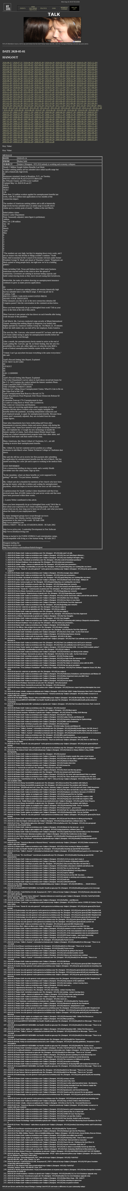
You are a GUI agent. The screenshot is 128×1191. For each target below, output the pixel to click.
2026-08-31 (7, 63)
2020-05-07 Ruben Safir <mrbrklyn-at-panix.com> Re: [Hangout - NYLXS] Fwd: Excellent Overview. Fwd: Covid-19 (48, 737)
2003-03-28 (17, 133)
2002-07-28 (7, 135)
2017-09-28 (92, 87)
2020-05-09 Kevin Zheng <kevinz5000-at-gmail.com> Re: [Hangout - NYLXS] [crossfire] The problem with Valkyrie (48, 783)
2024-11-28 (39, 67)
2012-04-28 (17, 106)
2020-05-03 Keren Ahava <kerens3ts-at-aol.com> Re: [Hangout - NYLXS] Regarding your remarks (42, 591)
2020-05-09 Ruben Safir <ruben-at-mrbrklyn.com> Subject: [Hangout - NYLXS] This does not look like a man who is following (51, 790)
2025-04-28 (81, 65)
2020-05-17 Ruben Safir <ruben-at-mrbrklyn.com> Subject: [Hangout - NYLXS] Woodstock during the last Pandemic (48, 1003)
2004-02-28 (92, 128)
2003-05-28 (92, 130)
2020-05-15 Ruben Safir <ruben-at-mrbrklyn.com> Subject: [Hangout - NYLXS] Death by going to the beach (45, 951)
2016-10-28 (17, 92)
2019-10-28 (17, 83)
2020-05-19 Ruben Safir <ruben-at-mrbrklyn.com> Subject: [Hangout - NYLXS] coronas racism (41, 1078)
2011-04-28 (44, 108)
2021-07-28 (81, 76)
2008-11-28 (60, 115)
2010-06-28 (50, 110)
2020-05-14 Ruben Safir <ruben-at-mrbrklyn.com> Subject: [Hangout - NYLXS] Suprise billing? (41, 873)
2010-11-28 (97, 108)
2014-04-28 (49, 99)
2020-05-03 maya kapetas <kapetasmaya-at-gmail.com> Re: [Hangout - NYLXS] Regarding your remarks (45, 593)
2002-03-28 (49, 135)
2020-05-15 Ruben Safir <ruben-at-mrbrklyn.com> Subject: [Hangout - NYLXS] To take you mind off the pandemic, (48, 937)
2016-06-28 (60, 92)
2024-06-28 (92, 67)
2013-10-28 (17, 101)
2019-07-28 (49, 83)
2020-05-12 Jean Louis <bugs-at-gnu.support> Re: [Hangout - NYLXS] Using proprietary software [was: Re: (45, 829)
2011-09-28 (91, 106)
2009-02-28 (28, 115)
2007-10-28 (7, 119)
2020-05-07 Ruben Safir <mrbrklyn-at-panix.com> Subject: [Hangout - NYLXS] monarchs (39, 765)
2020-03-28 (60, 81)
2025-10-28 (17, 65)
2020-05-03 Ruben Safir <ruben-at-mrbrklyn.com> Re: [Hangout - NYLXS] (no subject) (38, 611)
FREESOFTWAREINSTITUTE (33, 8)
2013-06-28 (60, 101)
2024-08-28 (70, 67)
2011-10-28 (81, 106)
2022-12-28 (92, 72)
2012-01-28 (49, 106)
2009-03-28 (17, 115)
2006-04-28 (7, 124)
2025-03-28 (92, 65)
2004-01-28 (7, 130)
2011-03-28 (55, 108)
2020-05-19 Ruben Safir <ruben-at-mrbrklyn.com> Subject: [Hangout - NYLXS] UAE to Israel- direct (43, 1088)
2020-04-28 (49, 81)
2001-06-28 (49, 137)
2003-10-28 (39, 130)
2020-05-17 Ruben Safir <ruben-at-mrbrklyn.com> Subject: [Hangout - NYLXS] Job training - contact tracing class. (48, 983)
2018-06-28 (92, 85)
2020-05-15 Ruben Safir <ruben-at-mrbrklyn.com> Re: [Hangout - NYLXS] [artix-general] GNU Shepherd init (45, 924)
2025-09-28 (28, 65)
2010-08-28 (29, 110)
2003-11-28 (28, 130)
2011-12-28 (60, 106)
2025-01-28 (17, 67)
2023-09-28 (92, 69)
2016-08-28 (39, 92)
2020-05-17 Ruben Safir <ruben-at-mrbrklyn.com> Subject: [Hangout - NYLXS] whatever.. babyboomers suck (46, 1006)
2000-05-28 (92, 140)
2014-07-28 (17, 99)
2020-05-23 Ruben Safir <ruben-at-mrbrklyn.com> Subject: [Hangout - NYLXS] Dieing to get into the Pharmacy (46, 1131)
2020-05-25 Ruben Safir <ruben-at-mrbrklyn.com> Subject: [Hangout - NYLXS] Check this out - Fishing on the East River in (51, 1142)
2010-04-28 (71, 110)
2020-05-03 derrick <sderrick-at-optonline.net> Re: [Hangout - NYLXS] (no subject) (37, 607)
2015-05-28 (7, 97)
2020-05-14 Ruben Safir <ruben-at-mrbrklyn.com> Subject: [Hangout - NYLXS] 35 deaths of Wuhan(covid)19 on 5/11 (48, 861)
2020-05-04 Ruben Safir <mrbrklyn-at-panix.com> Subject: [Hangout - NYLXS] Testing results (40, 656)
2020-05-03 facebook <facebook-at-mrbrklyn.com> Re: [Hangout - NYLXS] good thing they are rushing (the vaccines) (49, 577)
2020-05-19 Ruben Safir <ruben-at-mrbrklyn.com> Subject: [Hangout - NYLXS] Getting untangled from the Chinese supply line (52, 1085)
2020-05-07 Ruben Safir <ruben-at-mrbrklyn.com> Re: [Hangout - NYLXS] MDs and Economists (41, 735)
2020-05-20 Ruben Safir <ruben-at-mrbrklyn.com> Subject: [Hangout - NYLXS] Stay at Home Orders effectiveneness (49, 1101)
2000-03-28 (17, 142)
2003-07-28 (70, 130)
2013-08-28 (39, 101)
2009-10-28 (39, 112)
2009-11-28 (28, 112)
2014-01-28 (81, 99)
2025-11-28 (7, 65)
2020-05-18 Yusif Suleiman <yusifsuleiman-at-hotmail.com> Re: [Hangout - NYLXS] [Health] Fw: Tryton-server (46, 1039)
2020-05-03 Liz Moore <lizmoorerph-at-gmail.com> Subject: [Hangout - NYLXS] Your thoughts (40, 616)
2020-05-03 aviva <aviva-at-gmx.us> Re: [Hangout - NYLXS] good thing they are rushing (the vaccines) (44, 582)
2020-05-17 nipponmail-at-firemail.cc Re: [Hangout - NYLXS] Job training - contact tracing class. (41, 990)
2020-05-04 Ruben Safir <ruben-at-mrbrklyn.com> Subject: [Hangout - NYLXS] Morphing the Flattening (44, 661)
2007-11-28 (92, 117)
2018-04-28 (17, 87)
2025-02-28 (7, 67)
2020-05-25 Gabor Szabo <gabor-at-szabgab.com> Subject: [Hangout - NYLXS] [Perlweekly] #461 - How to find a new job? (50, 1138)
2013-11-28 (7, 101)
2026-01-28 (81, 63)
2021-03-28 (28, 78)
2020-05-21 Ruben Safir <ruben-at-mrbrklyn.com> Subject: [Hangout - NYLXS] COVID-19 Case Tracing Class (46, 1114)
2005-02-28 (60, 126)
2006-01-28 (39, 124)
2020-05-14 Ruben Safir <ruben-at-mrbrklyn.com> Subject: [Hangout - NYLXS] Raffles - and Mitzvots (43, 900)
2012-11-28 (39, 103)
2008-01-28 (71, 117)
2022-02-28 (7, 76)
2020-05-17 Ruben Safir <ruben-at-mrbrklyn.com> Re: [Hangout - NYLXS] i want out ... (38, 999)
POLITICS (43, 8)
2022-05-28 (70, 74)
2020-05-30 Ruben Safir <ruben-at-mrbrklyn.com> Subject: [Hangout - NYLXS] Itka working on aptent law (45, 1180)
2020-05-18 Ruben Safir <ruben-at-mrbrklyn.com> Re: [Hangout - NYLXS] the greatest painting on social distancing (48, 1057)
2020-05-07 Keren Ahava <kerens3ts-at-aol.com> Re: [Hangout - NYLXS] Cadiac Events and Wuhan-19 (44, 726)
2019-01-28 (17, 85)
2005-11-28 (60, 124)
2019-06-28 (60, 83)
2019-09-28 (28, 83)
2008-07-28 (7, 117)
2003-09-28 (49, 130)
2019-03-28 (92, 83)
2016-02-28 (7, 94)
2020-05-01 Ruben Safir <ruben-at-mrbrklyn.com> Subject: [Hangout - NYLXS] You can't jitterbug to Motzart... (46, 555)
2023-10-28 (81, 69)
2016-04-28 (81, 92)
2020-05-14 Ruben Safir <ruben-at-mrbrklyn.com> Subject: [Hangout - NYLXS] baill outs (39, 879)
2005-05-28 (28, 126)
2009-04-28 (7, 115)
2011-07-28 (13, 108)
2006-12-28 (17, 121)
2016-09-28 (28, 92)
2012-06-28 (92, 103)
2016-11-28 (7, 92)
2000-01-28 (39, 142)
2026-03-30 (60, 63)
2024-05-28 (7, 69)
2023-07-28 (17, 72)
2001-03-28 (81, 137)
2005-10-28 (70, 124)
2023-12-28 (60, 69)
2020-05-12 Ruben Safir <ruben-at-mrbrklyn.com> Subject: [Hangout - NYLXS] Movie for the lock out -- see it (46, 827)
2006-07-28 (70, 121)
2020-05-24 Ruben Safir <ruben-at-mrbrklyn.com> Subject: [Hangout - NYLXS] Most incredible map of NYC (45, 1135)
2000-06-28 (81, 140)
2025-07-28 (49, 65)
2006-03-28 (17, 124)
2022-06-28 (60, 74)
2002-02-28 (60, 135)
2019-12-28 (92, 81)
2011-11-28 (70, 106)
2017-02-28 (71, 90)
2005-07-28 (7, 126)
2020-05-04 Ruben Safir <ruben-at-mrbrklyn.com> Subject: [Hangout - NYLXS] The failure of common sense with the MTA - (51, 663)
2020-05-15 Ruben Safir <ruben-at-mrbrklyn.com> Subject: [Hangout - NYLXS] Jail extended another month (45, 953)
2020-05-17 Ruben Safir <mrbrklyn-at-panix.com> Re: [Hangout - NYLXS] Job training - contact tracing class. (46, 992)
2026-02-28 (71, 63)
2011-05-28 (34, 108)
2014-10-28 (81, 97)
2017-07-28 (17, 90)
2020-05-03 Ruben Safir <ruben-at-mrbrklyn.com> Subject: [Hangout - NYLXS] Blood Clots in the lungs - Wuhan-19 (48, 580)
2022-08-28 (39, 74)
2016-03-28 (92, 92)
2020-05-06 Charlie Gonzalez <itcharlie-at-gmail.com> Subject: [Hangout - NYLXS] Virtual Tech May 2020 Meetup (47, 712)
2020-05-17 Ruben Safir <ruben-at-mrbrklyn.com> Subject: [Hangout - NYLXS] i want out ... (39, 985)
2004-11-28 (92, 126)
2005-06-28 (17, 126)
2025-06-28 (60, 65)
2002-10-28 (70, 133)
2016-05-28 (70, 92)
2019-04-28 (81, 83)
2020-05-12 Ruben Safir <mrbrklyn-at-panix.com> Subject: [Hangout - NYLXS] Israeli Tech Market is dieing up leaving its (50, 819)
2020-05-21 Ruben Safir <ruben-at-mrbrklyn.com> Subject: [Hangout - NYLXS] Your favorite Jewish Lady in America (49, 1118)
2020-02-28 (71, 81)
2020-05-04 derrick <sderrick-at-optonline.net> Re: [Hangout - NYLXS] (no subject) (37, 671)
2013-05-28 (70, 101)
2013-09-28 (28, 101)
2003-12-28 (17, 130)
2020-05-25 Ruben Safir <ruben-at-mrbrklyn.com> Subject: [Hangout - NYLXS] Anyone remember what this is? (47, 1144)
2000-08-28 (60, 140)
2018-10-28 (49, 85)
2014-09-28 (92, 97)
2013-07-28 (49, 101)
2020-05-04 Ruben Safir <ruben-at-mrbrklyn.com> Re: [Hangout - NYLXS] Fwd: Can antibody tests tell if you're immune (50, 643)
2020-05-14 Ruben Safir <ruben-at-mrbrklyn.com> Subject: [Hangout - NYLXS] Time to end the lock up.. (44, 868)
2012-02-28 (39, 106)
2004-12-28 (81, 126)
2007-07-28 (39, 119)
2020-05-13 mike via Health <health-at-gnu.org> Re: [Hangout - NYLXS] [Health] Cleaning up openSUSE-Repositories (49, 849)
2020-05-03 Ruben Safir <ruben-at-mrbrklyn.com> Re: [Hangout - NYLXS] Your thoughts (39, 618)
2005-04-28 (39, 126)
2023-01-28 (81, 72)
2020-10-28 (81, 78)
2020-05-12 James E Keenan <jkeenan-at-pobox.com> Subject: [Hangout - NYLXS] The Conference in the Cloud (47, 834)
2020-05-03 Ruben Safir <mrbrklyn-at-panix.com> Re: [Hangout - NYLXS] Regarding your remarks (42, 584)
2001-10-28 (7, 137)
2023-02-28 (71, 72)
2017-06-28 (28, 90)
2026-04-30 (49, 63)
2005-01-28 (71, 126)
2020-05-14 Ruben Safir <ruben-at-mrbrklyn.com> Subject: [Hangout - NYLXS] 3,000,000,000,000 (42, 882)
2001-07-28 (39, 137)
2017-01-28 (81, 90)
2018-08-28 (70, 85)
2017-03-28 (60, 90)
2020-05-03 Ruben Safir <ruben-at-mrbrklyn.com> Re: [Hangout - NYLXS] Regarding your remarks (42, 605)
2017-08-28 (7, 90)
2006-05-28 (92, 121)
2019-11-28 (7, 83)
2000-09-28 (49, 140)
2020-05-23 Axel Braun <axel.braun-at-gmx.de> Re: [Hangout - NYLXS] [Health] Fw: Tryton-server (42, 1129)
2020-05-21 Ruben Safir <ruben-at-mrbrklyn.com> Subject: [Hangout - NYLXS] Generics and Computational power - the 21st (51, 1109)
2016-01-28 (17, 94)
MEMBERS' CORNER (64, 8)
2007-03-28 (81, 119)
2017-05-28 (39, 90)
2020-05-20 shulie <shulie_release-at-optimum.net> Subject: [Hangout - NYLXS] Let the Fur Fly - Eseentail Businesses (49, 1103)
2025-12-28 (92, 63)
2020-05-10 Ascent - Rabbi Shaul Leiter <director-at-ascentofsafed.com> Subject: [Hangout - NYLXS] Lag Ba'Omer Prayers (51, 801)
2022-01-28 (17, 76)
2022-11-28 (7, 74)
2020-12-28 (60, 78)
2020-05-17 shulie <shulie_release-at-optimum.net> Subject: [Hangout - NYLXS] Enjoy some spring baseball (46, 994)
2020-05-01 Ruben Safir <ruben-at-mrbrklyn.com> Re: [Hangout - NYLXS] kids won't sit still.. (40, 553)
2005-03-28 (49, 126)
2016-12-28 (92, 90)
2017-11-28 (70, 87)
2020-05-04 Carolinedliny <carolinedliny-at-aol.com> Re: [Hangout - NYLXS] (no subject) (39, 649)
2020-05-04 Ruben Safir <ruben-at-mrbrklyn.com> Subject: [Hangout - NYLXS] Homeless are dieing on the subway (48, 652)
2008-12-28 (49, 115)
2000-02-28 (28, 142)
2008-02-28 (60, 117)
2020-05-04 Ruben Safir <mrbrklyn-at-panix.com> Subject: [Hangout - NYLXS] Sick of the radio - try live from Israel (48, 632)
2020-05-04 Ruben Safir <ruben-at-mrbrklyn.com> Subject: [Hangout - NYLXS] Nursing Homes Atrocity (44, 634)
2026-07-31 (17, 63)
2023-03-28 (60, 72)
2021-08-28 (70, 76)
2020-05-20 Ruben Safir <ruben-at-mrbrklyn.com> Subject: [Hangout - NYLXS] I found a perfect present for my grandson (50, 1092)
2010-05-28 (61, 110)
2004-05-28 (60, 128)
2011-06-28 (23, 108)
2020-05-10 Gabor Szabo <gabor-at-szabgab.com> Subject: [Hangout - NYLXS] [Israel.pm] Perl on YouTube (45, 794)
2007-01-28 (7, 121)
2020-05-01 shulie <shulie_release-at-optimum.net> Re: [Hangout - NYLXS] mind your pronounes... (42, 564)
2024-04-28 (17, 69)
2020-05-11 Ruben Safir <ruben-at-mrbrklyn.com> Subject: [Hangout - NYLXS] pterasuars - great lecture (44, 808)
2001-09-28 (17, 137)
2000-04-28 (7, 142)
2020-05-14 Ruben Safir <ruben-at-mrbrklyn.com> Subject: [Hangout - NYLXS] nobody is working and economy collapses (50, 877)
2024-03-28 (28, 69)
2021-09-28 (60, 76)
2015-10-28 (49, 94)
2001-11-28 (92, 135)
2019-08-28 (39, 83)
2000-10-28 (39, 140)
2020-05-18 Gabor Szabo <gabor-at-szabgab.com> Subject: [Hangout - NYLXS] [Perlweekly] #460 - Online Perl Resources (50, 1016)
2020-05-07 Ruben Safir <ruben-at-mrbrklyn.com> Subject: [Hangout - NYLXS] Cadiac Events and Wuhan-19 (46, 717)
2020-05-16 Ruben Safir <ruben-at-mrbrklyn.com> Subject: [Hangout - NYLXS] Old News (39, 961)
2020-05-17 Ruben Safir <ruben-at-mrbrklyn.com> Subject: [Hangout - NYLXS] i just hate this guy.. (42, 997)
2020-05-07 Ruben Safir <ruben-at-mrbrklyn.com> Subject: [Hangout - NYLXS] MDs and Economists (43, 721)
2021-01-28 (49, 78)
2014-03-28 (60, 99)
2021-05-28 (7, 78)
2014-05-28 (39, 99)
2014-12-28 (60, 97)
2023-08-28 (7, 72)
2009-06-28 (81, 112)
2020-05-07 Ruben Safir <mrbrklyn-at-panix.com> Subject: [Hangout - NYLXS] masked (38, 724)
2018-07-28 (81, 85)
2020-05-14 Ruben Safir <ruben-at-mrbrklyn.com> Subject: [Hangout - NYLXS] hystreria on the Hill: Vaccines (46, 875)
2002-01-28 (71, 135)
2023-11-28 (70, 69)
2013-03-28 (92, 101)
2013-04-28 (81, 101)
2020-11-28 (70, 78)
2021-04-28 (17, 78)
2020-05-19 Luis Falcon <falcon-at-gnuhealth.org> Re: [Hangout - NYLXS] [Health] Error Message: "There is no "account (50, 1070)
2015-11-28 (39, 94)
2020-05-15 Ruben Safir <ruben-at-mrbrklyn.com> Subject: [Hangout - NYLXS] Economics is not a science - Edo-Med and (50, 928)
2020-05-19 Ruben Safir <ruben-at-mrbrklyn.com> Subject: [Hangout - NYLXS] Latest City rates (41, 1081)
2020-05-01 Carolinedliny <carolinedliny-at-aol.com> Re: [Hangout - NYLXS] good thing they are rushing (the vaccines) (49, 567)
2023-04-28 (49, 72)
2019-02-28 (7, 85)
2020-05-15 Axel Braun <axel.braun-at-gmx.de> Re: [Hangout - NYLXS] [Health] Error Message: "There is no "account (49, 946)
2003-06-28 (81, 130)
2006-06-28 (81, 121)
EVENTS (22, 8)
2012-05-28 (7, 106)
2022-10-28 (17, 74)
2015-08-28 (70, 94)
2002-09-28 (81, 133)
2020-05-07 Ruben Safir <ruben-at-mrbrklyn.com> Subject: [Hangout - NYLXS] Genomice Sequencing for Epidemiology (50, 719)
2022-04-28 (81, 74)
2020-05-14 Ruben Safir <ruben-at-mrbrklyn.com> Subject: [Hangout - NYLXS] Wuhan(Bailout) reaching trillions (47, 870)
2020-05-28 (39, 81)
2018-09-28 (60, 85)
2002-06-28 (17, 135)
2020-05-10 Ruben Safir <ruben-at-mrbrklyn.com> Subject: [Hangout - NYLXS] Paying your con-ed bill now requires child (50, 796)
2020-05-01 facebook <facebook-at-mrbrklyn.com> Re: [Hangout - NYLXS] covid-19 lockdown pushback (44, 560)
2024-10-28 (49, 67)
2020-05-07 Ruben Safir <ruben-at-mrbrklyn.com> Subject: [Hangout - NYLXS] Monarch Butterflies (42, 761)
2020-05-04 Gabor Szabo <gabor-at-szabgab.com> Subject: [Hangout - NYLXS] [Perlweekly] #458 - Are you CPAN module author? (53, 647)
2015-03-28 (28, 97)
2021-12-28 (28, 76)
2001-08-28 (28, 137)
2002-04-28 (39, 135)
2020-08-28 (7, 81)
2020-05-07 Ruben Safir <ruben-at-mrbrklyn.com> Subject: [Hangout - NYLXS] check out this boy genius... (45, 770)
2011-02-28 (65, 108)
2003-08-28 (60, 130)
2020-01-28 (81, 81)
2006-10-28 (39, 121)
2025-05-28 (70, 65)
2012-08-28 (70, 103)
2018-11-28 (39, 85)
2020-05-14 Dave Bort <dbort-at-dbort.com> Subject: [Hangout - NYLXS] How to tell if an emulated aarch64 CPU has (49, 926)
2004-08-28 (28, 128)
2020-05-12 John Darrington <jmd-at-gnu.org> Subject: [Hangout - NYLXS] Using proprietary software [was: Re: (47, 821)
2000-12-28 (17, 140)
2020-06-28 (28, 81)
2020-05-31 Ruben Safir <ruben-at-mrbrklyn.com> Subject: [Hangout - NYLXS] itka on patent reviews (43, 1183)
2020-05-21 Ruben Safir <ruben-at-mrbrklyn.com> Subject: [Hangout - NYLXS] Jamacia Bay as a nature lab (45, 1111)
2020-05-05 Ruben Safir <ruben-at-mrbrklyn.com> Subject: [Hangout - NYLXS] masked (38, 678)
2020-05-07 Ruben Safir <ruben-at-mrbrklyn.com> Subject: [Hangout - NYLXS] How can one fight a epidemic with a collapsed (52, 758)
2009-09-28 (49, 112)
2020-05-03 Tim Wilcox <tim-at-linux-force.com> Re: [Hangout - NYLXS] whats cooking (38, 627)
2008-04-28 (39, 117)
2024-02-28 (39, 69)
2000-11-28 (28, 140)
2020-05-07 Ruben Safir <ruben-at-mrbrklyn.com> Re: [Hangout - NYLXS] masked (37, 754)
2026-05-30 (39, 63)
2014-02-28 (71, 99)
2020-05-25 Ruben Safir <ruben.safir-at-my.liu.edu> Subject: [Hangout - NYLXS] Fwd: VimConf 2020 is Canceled (47, 1140)
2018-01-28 (49, 87)
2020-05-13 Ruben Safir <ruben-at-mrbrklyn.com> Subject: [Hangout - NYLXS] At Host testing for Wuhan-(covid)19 (48, 846)
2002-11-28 (60, 133)
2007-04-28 (71, 119)
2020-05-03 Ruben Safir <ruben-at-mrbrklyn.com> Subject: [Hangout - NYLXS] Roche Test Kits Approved (45, 602)
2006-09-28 (49, 121)
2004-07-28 (39, 128)
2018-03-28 (28, 87)
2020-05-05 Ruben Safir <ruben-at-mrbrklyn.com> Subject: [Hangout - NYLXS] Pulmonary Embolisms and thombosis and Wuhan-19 (54, 674)
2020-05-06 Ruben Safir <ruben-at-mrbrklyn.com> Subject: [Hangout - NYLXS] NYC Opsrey (40, 715)
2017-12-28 (60, 87)
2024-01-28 (49, 69)
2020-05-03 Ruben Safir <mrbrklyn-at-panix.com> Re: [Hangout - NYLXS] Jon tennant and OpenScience (44, 586)
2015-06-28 (92, 94)
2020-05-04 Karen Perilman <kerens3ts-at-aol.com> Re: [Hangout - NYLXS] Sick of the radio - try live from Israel (47, 654)
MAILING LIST (74, 8)
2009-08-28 (60, 112)
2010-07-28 (39, 110)
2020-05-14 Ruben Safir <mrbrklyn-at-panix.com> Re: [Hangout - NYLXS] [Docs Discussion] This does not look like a (49, 864)
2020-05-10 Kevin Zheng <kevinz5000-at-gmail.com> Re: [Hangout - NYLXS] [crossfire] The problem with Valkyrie (48, 803)
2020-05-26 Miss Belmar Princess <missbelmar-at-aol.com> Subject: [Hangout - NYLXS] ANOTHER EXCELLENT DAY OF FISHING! (54, 1151)
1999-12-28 (49, 142)
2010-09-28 (18, 110)
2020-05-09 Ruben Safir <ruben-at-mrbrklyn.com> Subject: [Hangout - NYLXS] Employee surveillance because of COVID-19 (51, 792)
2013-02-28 (7, 103)
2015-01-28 (49, 97)
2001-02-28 (92, 137)
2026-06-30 (28, 63)
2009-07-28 (70, 112)
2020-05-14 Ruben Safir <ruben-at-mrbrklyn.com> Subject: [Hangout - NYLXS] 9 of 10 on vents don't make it (46, 859)
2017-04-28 (49, 90)
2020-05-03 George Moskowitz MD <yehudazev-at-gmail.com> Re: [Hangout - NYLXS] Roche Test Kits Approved (47, 614)
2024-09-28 (60, 67)
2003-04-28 (7, 133)
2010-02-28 (93, 110)
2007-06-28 (49, 119)
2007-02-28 (92, 119)
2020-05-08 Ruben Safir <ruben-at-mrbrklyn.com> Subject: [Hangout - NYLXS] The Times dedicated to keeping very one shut (52, 777)
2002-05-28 (28, 135)
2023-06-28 (28, 72)
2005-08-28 (92, 124)
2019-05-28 (70, 83)
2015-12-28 (28, 94)
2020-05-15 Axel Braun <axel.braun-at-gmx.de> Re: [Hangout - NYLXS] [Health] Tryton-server (41, 940)
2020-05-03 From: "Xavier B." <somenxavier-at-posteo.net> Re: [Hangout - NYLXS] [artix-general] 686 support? (47, 589)
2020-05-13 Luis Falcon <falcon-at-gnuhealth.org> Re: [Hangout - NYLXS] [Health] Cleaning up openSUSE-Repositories (50, 836)
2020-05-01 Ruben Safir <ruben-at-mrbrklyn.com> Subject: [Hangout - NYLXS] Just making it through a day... (46, 558)
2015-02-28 (39, 97)
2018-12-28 (28, 85)
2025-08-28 (39, 65)
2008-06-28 (17, 117)
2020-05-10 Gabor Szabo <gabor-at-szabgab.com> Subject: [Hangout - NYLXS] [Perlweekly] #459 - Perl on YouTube (48, 805)
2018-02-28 (39, 87)
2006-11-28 (28, 121)
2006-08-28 (60, 121)
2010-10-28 (8, 110)
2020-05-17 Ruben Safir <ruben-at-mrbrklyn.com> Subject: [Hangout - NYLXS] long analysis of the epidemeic (46, 981)
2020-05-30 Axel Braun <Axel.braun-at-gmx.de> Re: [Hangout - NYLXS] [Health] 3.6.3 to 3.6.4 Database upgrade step (49, 1176)
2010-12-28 (86, 108)
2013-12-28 (92, 99)
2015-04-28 (17, 97)
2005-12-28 (49, 124)
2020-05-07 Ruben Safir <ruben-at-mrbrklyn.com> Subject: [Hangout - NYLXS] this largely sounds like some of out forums (51, 756)
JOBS (54, 8)
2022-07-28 (49, 74)
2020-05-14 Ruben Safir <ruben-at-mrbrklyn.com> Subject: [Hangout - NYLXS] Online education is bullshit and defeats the (51, 866)
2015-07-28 (81, 94)
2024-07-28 (81, 67)
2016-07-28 (49, 92)
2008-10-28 (70, 115)
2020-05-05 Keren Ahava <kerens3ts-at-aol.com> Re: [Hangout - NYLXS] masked (36, 685)
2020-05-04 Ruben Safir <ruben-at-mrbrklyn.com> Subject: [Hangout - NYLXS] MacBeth (39, 625)
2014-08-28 (7, 99)
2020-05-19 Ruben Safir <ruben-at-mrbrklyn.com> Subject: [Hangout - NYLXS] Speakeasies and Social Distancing (48, 1090)
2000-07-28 (70, 140)
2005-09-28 (81, 124)
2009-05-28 (92, 112)
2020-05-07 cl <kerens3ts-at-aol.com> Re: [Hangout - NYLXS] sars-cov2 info (35, 767)
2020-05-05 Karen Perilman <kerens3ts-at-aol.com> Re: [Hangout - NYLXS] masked (37, 683)
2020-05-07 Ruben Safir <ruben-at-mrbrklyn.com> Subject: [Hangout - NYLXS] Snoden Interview (41, 763)
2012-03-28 (28, 106)
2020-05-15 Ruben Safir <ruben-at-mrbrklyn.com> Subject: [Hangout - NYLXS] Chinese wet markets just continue (48, 955)
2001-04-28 (71, 137)
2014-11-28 (70, 97)
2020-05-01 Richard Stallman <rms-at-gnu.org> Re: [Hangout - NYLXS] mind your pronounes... (41, 562)
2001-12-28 (81, 135)
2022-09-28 (28, 74)
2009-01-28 (39, 115)
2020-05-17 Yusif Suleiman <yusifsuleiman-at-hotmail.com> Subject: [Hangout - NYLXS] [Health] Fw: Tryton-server (48, 1001)
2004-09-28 (17, 128)
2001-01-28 (7, 140)
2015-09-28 (60, 94)
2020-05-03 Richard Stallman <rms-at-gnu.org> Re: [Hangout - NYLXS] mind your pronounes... (41, 623)
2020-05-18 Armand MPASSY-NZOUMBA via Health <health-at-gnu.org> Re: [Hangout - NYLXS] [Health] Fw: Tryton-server (51, 1046)
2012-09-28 (60, 103)
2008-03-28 (49, 117)
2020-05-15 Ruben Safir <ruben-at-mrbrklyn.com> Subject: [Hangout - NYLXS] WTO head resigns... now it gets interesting (50, 935)
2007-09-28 (17, 119)
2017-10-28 (81, 87)
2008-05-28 (28, 117)
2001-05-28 (60, 137)
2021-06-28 (92, 76)
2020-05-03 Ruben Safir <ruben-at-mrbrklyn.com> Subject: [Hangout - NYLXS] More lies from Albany (43, 598)
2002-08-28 (92, 133)
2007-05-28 (60, 119)
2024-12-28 (28, 67)
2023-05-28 (39, 72)
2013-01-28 (17, 103)
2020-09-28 (92, 78)
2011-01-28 (76, 108)
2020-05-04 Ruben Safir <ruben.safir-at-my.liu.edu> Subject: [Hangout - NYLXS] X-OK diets (40, 636)
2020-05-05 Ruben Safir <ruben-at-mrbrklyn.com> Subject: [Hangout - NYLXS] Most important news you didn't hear (48, 676)
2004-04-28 (71, 128)
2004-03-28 (81, 128)
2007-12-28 (81, 117)
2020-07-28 (17, 81)
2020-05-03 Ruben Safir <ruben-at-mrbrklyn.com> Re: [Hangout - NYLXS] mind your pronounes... (42, 575)
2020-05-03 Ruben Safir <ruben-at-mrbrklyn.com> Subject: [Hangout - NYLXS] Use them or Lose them (44, 600)
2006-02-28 (28, 124)
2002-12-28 (49, 133)
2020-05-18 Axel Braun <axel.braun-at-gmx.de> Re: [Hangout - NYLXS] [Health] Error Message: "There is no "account (49, 1052)
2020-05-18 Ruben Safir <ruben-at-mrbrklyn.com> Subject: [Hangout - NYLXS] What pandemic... (41, 1019)
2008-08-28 (92, 115)
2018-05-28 (7, 87)
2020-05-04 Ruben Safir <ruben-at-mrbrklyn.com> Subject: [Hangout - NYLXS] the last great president (44, 665)
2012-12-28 (28, 103)
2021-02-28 (39, 78)
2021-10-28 (49, 76)
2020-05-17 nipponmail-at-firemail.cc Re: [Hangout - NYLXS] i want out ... (33, 987)
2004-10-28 (7, 128)
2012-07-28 (81, 103)
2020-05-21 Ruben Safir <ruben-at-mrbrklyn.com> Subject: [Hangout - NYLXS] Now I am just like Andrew (44, 1116)
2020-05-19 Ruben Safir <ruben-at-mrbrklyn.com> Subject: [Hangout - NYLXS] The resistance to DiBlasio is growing (49, 1059)
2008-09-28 (81, 115)
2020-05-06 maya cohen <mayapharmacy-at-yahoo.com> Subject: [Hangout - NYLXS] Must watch (42, 710)
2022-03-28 (92, 74)
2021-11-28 (39, 76)
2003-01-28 (39, 133)
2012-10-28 (49, 103)
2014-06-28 (28, 99)
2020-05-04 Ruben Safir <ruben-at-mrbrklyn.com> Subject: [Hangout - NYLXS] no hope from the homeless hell (46, 658)
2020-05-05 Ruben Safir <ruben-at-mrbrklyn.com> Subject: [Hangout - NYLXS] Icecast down (40, 680)
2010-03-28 (82, 110)
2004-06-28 (49, 128)
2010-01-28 (7, 112)
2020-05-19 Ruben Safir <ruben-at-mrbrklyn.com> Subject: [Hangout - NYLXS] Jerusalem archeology (43, 1061)
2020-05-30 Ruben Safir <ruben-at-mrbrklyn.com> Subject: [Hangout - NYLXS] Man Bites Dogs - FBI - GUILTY (46, 1178)
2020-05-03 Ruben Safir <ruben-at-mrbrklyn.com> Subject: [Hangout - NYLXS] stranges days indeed (43, 573)
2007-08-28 (28, 119)
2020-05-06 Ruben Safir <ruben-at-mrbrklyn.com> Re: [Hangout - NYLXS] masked (37, 708)
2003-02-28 (28, 133)
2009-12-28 (17, 112)
